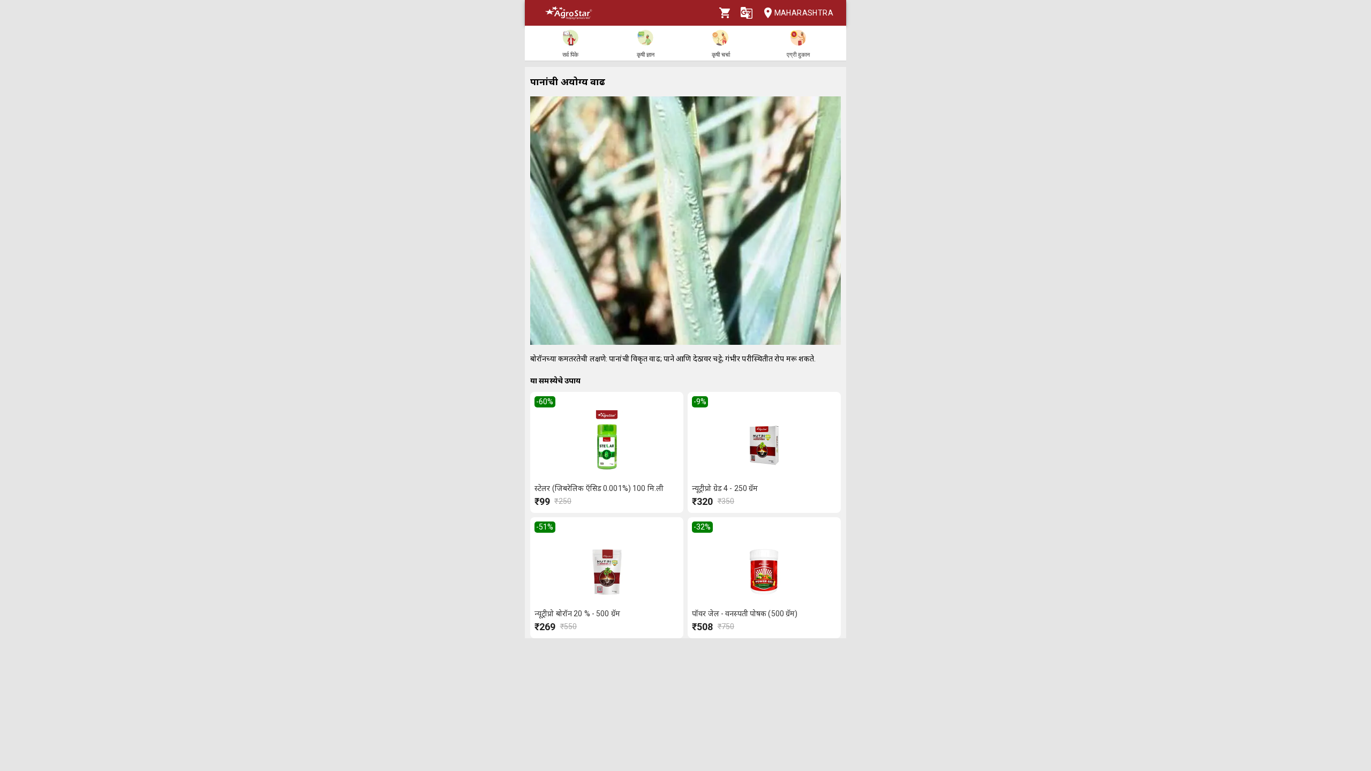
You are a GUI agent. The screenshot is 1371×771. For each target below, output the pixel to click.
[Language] (746, 13)
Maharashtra (803, 13)
